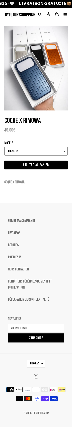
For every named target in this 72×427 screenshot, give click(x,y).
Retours (13, 245)
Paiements (14, 257)
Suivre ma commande (21, 221)
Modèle (8, 143)
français (34, 363)
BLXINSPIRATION (41, 413)
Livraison (14, 233)
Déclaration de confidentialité (28, 299)
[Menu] (65, 14)
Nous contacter (18, 269)
